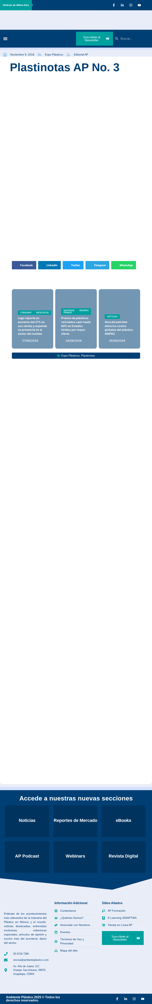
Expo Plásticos (54, 54)
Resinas (84, 310)
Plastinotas (88, 355)
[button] (5, 38)
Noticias (112, 316)
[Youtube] (139, 5)
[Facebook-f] (114, 5)
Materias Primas (69, 311)
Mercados (42, 312)
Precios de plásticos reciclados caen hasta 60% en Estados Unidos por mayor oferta (76, 325)
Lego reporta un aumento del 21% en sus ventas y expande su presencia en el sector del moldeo (32, 325)
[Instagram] (131, 5)
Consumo (25, 312)
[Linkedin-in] (122, 5)
